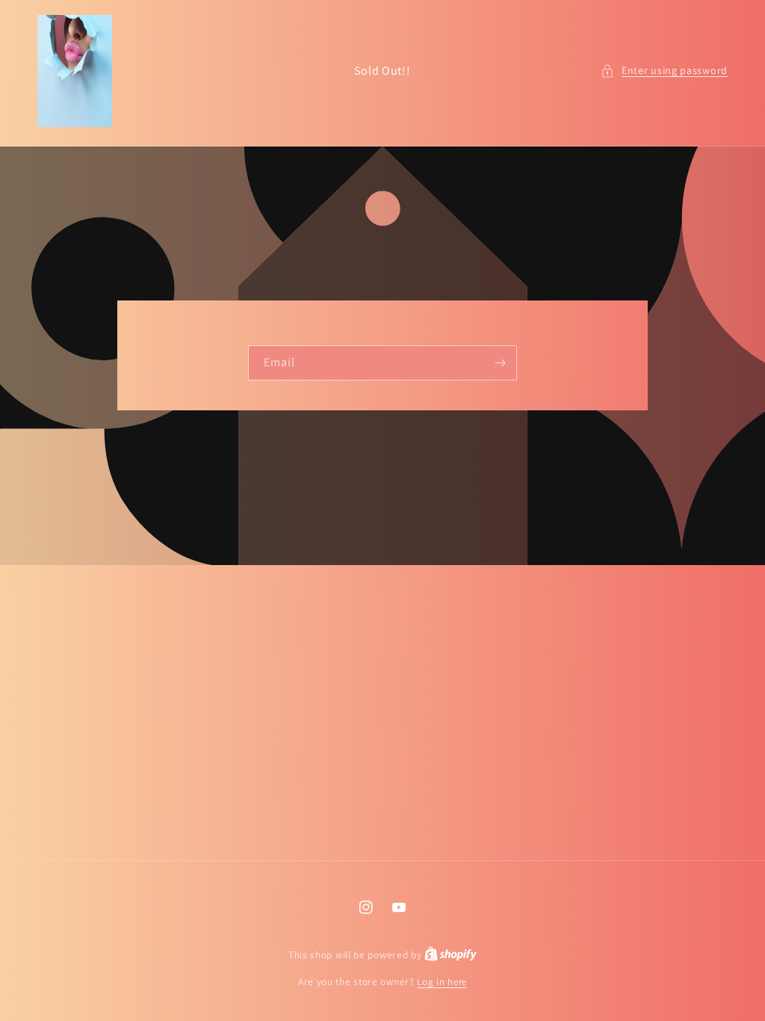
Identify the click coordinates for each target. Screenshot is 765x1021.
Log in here (442, 981)
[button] (664, 70)
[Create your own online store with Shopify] (450, 954)
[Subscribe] (499, 362)
